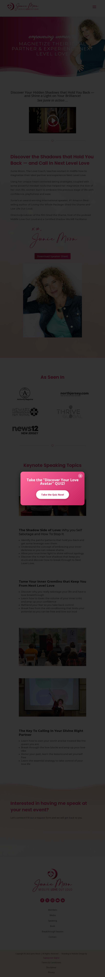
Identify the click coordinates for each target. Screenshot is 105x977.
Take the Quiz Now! (52, 494)
